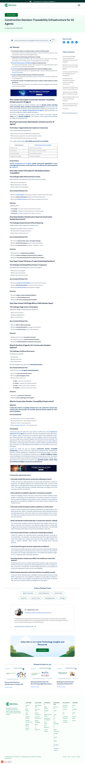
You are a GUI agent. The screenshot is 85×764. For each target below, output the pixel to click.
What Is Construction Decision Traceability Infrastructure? (70, 104)
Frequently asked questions (70, 113)
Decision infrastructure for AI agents (20, 163)
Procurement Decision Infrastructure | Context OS (14, 683)
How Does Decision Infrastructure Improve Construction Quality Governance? (69, 81)
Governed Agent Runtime (18, 425)
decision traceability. (17, 72)
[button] (12, 40)
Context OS (15, 69)
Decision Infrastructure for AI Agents (21, 63)
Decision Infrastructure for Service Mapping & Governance (41, 683)
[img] (50, 41)
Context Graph (16, 418)
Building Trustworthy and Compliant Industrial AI (65, 683)
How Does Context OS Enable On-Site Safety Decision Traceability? (70, 73)
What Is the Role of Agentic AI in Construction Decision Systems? (71, 98)
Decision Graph (11, 15)
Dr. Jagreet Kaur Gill (10, 28)
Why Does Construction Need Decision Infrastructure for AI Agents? (70, 66)
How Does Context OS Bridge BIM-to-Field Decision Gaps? (70, 93)
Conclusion (66, 108)
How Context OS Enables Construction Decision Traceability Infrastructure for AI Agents (70, 59)
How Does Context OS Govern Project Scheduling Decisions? (70, 88)
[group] (33, 40)
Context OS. (14, 167)
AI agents (14, 75)
